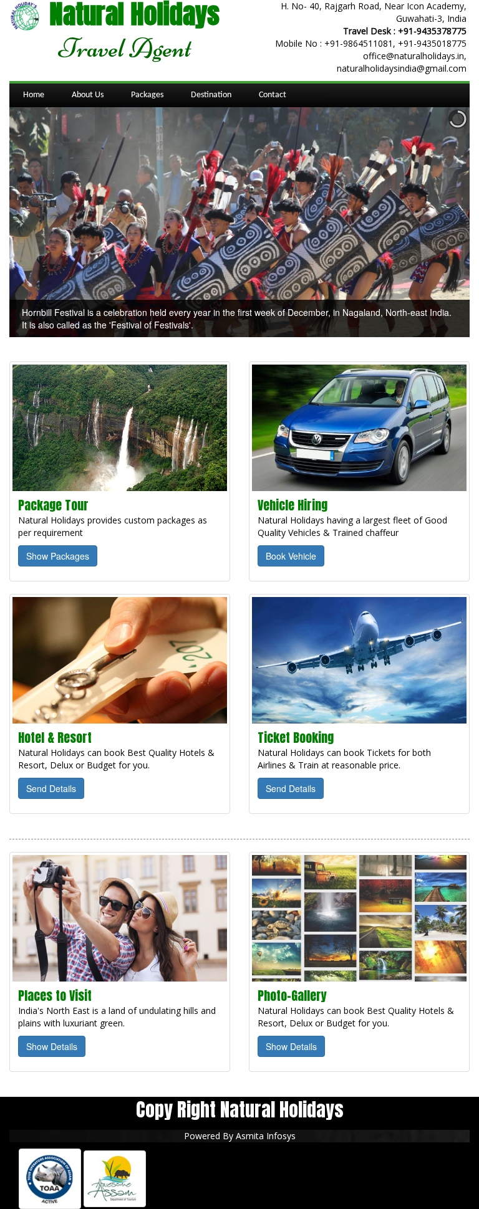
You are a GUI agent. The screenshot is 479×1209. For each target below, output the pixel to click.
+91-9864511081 (358, 43)
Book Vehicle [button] (291, 556)
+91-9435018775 (432, 43)
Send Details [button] (51, 788)
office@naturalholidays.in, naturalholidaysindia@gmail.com (402, 62)
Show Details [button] (51, 1046)
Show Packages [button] (57, 556)
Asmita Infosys (266, 1136)
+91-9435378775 (432, 31)
